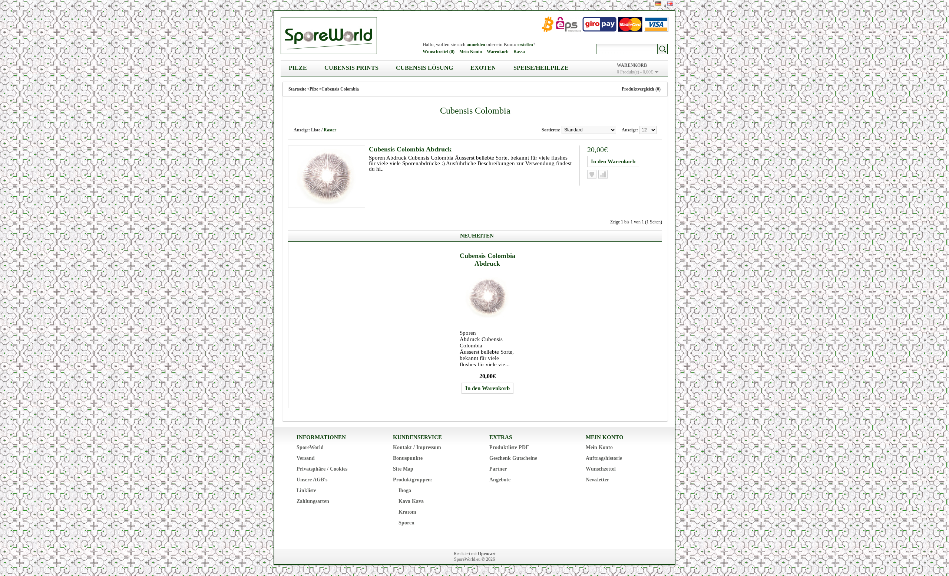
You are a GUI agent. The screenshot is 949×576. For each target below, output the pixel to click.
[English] (670, 3)
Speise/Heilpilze (541, 68)
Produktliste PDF (509, 447)
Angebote (499, 479)
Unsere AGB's (312, 479)
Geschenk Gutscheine (513, 458)
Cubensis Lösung (424, 68)
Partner (498, 469)
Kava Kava (411, 501)
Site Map (403, 469)
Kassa (519, 51)
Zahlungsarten (313, 501)
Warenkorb (498, 51)
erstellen (525, 44)
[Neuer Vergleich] (603, 174)
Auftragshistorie (604, 458)
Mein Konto (470, 51)
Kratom (407, 512)
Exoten (483, 68)
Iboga (405, 490)
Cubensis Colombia (340, 89)
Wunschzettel (601, 469)
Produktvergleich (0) (641, 89)
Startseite (297, 89)
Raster (330, 129)
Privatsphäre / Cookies (322, 469)
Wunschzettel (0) (438, 51)
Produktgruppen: (413, 479)
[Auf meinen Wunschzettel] (591, 174)
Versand (306, 458)
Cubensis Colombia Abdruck (410, 149)
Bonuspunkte (408, 458)
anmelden (476, 44)
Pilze (298, 68)
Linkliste (306, 490)
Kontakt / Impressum (417, 447)
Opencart (487, 553)
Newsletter (597, 479)
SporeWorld (310, 447)
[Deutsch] (658, 3)
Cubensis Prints (351, 68)
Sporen (406, 523)
